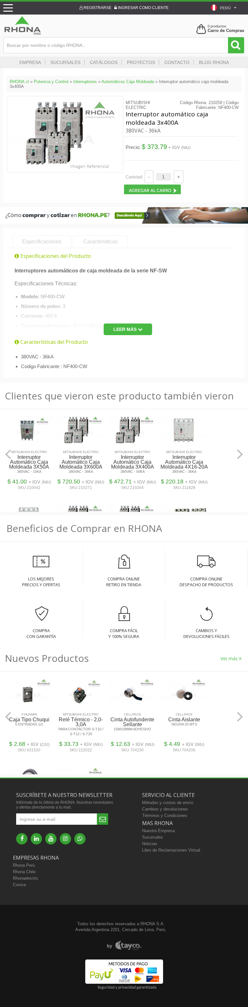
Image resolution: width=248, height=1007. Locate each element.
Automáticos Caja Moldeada (127, 81)
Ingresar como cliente (143, 7)
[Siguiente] (240, 454)
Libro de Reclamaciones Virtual (171, 850)
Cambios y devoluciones (165, 809)
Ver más (230, 658)
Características (100, 241)
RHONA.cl (19, 81)
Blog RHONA (214, 62)
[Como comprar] (124, 222)
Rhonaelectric (25, 878)
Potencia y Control (51, 81)
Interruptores (85, 81)
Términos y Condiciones (164, 815)
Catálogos (104, 62)
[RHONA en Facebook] (21, 838)
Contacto (177, 62)
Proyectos (141, 62)
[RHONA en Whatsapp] (80, 838)
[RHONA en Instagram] (65, 838)
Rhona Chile (24, 871)
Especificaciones (41, 241)
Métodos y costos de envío (167, 802)
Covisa (19, 884)
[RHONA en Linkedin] (36, 838)
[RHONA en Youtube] (51, 838)
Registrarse (97, 7)
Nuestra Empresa (158, 830)
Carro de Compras (226, 30)
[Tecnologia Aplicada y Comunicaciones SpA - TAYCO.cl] (124, 945)
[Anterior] (8, 454)
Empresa (30, 62)
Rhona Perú (24, 865)
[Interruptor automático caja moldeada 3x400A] (65, 169)
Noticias (149, 843)
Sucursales (65, 62)
